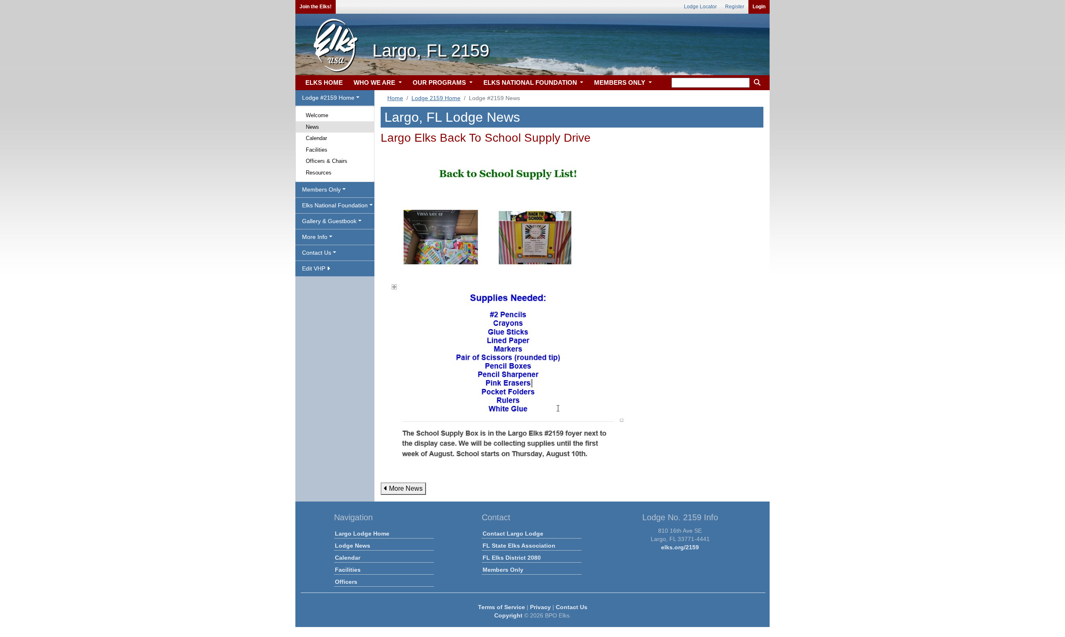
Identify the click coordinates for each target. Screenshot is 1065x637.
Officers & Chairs (326, 161)
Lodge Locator (700, 7)
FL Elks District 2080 (512, 557)
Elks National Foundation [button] (335, 205)
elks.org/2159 (680, 547)
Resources (319, 173)
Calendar (316, 138)
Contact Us (571, 607)
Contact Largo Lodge (513, 533)
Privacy (540, 607)
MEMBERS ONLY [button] (620, 82)
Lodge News (352, 545)
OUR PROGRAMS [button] (440, 82)
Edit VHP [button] (314, 268)
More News (405, 488)
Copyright (508, 615)
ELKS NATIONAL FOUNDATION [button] (531, 82)
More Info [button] (314, 237)
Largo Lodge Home (362, 533)
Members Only (503, 569)
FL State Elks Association (519, 545)
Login (759, 7)
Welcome (317, 115)
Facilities (316, 150)
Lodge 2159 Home (436, 98)
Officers (346, 581)
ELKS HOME (324, 82)
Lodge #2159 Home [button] (328, 97)
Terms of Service (501, 607)
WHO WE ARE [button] (375, 82)
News (312, 127)
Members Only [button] (321, 189)
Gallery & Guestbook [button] (329, 221)
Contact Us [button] (316, 252)
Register (734, 7)
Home (395, 98)
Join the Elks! (316, 7)
